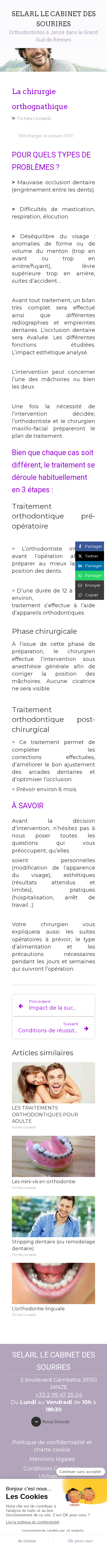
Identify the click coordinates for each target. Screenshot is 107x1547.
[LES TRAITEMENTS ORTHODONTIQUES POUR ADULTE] (53, 1082)
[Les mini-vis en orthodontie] (53, 1156)
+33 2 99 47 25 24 (58, 1395)
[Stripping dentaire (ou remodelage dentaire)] (53, 1216)
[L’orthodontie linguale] (53, 1283)
